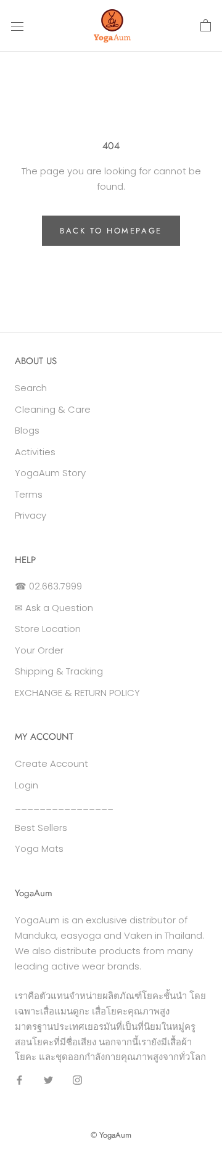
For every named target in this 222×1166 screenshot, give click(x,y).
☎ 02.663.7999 (48, 586)
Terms (29, 494)
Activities (35, 451)
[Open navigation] (17, 26)
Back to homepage (111, 231)
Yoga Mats (39, 848)
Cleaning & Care (53, 409)
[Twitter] (48, 1079)
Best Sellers (41, 827)
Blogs (27, 430)
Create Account (51, 763)
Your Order (39, 650)
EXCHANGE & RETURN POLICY (77, 692)
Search (31, 387)
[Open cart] (205, 26)
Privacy (30, 515)
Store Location (48, 628)
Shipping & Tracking (59, 671)
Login (26, 785)
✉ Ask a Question (54, 607)
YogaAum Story (50, 472)
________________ (64, 806)
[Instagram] (77, 1079)
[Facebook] (19, 1079)
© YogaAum (111, 1135)
